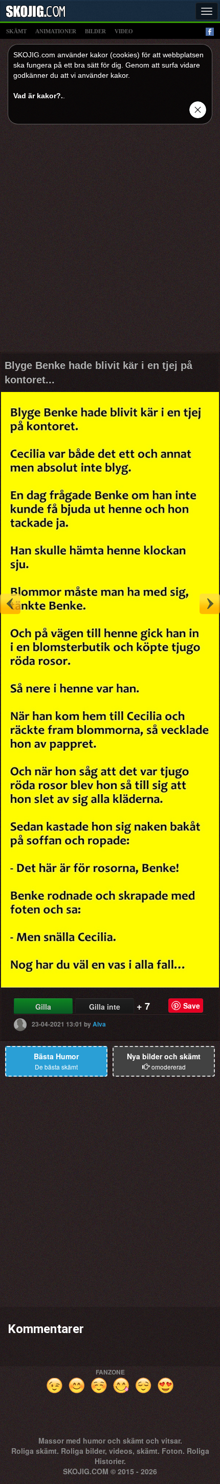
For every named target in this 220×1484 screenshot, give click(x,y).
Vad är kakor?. (38, 96)
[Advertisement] (110, 242)
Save (191, 1005)
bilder (95, 31)
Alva (99, 1024)
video (124, 31)
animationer (55, 31)
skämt (16, 31)
